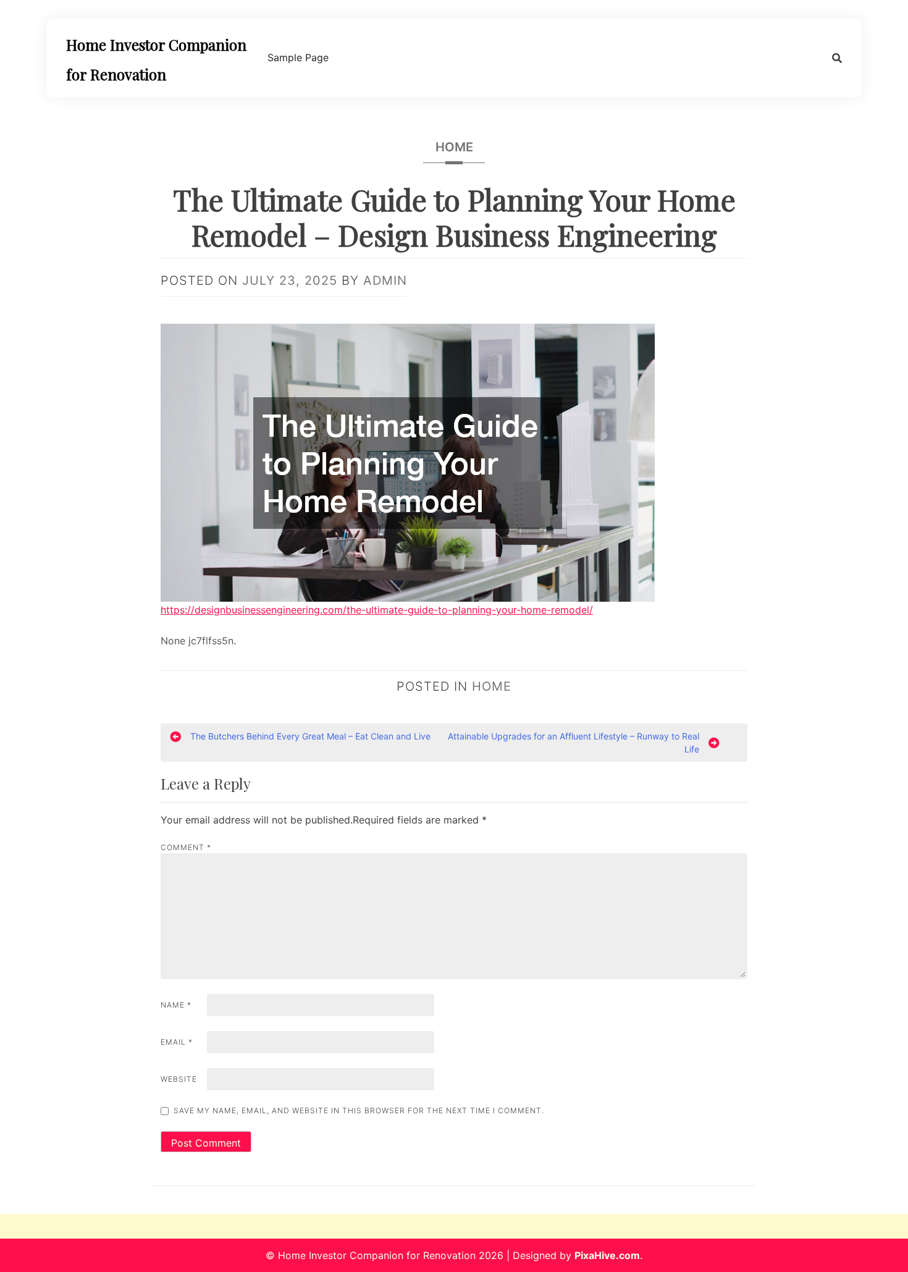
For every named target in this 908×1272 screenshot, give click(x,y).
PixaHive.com (607, 1255)
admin (385, 280)
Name (176, 1004)
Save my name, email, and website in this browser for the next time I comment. (359, 1110)
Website (179, 1079)
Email (177, 1042)
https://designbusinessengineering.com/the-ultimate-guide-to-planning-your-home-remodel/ (377, 610)
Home (454, 147)
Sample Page (298, 57)
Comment (186, 847)
